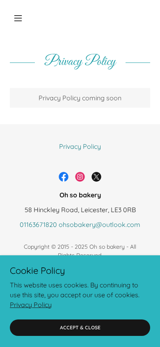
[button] (20, 18)
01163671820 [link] (38, 224)
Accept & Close (80, 327)
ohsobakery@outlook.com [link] (99, 224)
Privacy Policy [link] (80, 146)
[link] (63, 177)
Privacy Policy (31, 304)
